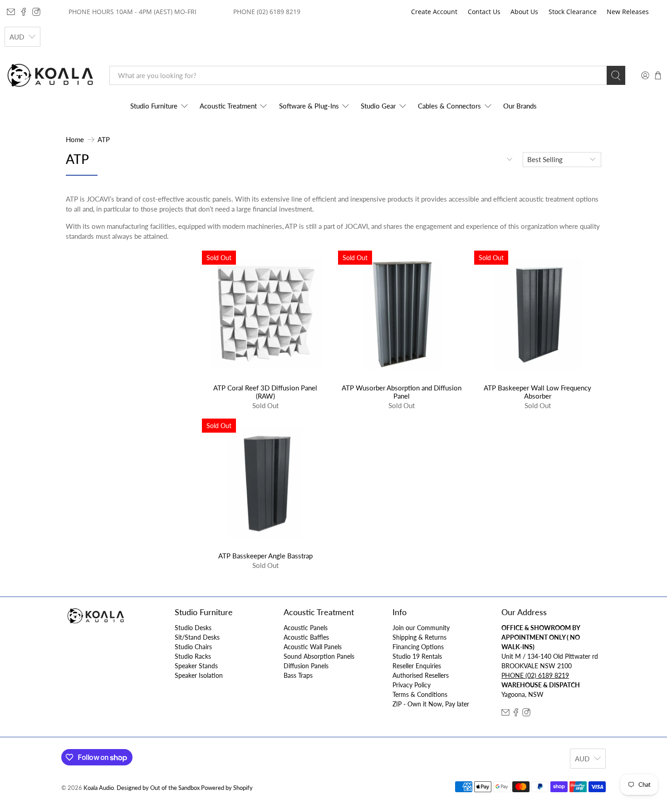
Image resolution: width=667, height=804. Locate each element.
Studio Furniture (153, 106)
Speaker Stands (196, 666)
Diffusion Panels (306, 666)
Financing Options (418, 647)
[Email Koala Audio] (11, 12)
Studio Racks (193, 656)
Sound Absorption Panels (319, 656)
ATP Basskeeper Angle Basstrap (265, 556)
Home (75, 139)
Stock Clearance (573, 11)
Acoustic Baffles (306, 637)
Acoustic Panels (306, 627)
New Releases (628, 11)
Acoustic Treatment (228, 106)
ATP (104, 139)
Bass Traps (298, 675)
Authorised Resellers (420, 675)
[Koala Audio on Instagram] (36, 12)
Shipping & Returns (419, 637)
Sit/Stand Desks (197, 637)
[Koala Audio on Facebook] (24, 12)
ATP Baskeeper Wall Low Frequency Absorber (537, 392)
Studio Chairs (193, 647)
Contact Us (484, 11)
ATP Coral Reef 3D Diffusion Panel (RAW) (265, 392)
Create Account (434, 11)
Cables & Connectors (449, 106)
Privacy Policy (411, 685)
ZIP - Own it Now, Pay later (430, 704)
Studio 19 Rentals (417, 656)
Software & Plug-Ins (309, 106)
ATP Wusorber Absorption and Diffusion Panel (401, 392)
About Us (524, 11)
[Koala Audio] (50, 75)
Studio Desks (193, 627)
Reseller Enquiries (416, 666)
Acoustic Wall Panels (313, 647)
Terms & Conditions (419, 694)
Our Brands (520, 106)
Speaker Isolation (199, 675)
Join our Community (421, 627)
